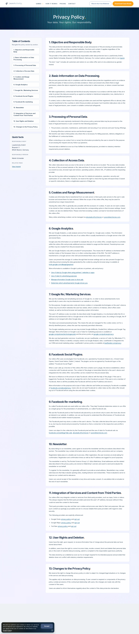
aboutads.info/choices (94, 217)
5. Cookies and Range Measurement (21, 78)
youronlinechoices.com (112, 217)
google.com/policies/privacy (103, 334)
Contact (72, 3)
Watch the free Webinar (100, 3)
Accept (46, 626)
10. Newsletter (19, 108)
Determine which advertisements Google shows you (69, 283)
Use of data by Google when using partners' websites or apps (72, 272)
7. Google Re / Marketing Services (26, 90)
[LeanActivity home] (14, 4)
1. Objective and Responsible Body (24, 51)
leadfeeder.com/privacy (112, 343)
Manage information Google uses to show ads (67, 279)
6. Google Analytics (21, 84)
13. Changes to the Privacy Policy (26, 127)
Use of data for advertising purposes (64, 276)
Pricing (63, 3)
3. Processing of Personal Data (25, 65)
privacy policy (66, 519)
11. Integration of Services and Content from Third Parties (24, 114)
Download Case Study (123, 3)
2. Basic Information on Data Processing (24, 58)
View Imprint (16, 167)
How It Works (51, 3)
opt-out (77, 519)
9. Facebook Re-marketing (23, 102)
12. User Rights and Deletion (24, 121)
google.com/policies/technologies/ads (62, 334)
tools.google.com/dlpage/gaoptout (61, 264)
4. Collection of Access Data (24, 71)
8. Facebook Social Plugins (23, 96)
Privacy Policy (7, 630)
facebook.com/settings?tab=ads (60, 433)
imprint (122, 58)
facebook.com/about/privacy (61, 388)
